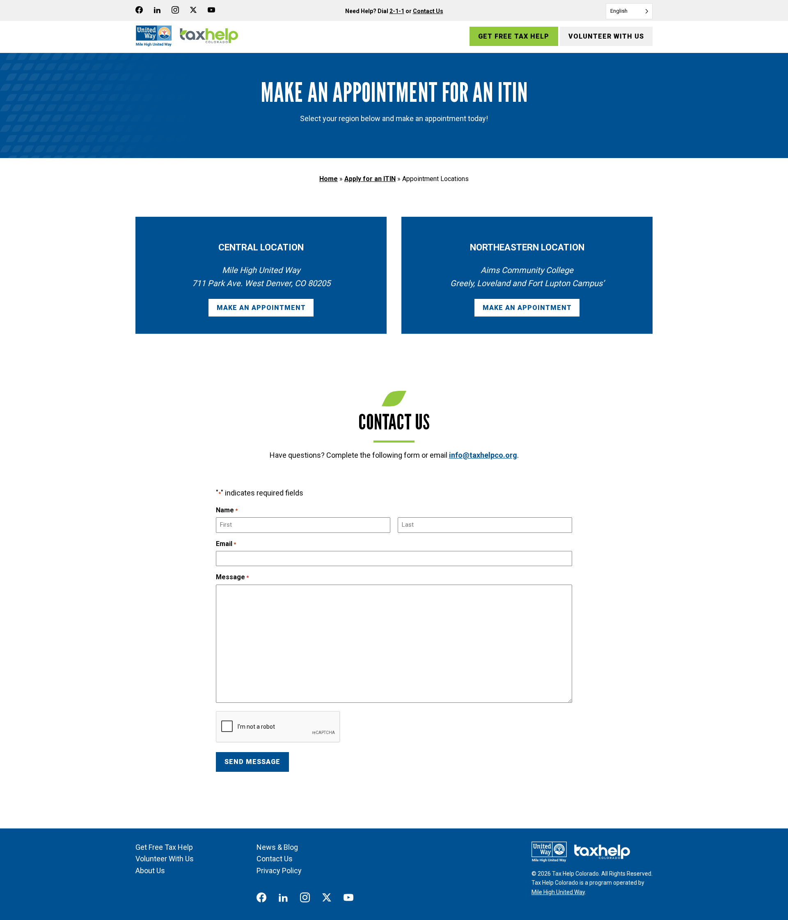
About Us (150, 870)
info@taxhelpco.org (483, 455)
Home (328, 179)
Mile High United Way (558, 892)
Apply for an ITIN (370, 179)
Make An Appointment (261, 308)
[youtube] (215, 11)
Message (232, 577)
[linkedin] (160, 11)
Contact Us (428, 11)
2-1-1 (396, 11)
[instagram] (179, 11)
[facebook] (143, 11)
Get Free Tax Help (513, 36)
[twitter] (197, 11)
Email (226, 544)
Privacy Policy (279, 870)
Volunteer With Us (606, 36)
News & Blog (277, 847)
